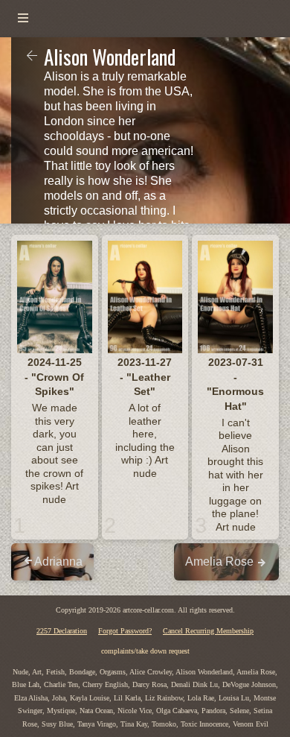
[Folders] (23, 18)
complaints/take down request (145, 651)
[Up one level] (32, 56)
